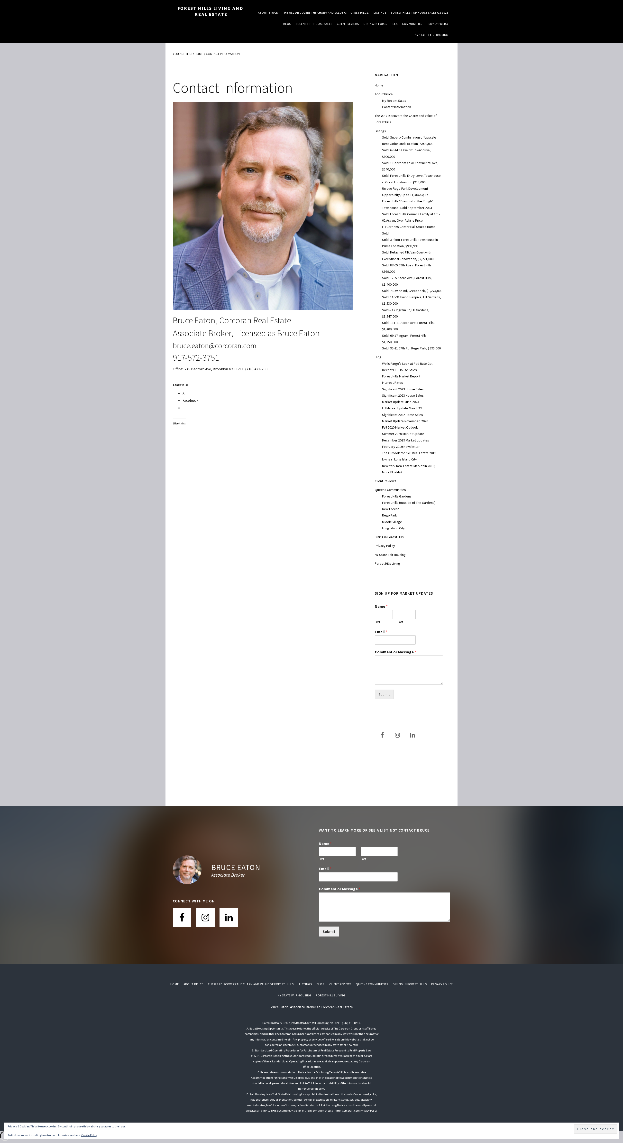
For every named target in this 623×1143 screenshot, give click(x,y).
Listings (380, 131)
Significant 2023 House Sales (403, 389)
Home (379, 85)
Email (381, 631)
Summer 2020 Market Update (403, 433)
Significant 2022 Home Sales (402, 414)
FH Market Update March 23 (402, 408)
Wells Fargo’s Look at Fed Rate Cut (407, 363)
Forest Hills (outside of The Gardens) (408, 502)
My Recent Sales (394, 100)
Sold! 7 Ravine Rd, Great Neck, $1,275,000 (412, 291)
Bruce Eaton (235, 867)
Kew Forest (390, 509)
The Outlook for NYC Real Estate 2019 (409, 453)
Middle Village (392, 522)
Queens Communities (390, 489)
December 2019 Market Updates (405, 440)
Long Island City (393, 528)
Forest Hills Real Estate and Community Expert (209, 12)
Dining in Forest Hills (389, 537)
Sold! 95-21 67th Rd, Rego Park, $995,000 (411, 348)
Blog (378, 357)
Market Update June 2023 (400, 402)
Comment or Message (395, 651)
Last (400, 622)
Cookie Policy (89, 1135)
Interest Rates (392, 382)
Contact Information (396, 107)
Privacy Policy (385, 545)
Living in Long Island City (399, 459)
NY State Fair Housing (390, 555)
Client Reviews (385, 481)
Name (381, 606)
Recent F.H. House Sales (399, 370)
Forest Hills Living (387, 563)
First (377, 622)
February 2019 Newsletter (401, 446)
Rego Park (389, 515)
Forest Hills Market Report (401, 376)
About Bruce (384, 94)
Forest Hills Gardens (397, 496)
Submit (384, 694)
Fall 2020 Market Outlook (400, 427)
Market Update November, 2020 (405, 421)
